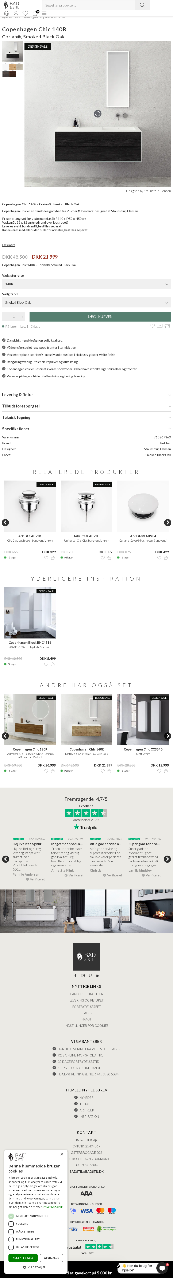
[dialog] (36, 1212)
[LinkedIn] (97, 976)
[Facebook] (75, 976)
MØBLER (7, 17)
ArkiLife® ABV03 (87, 536)
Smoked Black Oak (55, 17)
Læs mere (8, 245)
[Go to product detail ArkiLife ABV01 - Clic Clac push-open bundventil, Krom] (30, 506)
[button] (35, 1267)
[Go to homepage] (11, 5)
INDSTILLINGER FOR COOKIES (86, 1025)
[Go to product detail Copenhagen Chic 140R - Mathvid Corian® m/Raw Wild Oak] (86, 719)
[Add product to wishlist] (46, 558)
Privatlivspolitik (52, 1207)
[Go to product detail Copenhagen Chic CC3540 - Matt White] (143, 719)
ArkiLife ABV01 (30, 536)
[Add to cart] (53, 558)
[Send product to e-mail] (159, 326)
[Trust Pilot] (70, 1247)
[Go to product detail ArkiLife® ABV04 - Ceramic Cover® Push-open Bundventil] (143, 506)
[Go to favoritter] (25, 13)
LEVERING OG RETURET (86, 1000)
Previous (5, 522)
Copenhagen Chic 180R (30, 749)
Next (167, 522)
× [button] (61, 1154)
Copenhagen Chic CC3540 (143, 749)
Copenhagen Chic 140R (86, 749)
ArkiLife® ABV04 (143, 536)
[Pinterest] (90, 976)
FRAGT (86, 1019)
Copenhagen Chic (32, 17)
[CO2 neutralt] (107, 1229)
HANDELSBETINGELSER (86, 994)
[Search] (142, 5)
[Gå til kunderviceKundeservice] (6, 13)
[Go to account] (16, 13)
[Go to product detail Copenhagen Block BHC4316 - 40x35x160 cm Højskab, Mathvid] (30, 613)
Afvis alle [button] (51, 1258)
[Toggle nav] (44, 13)
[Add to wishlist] (152, 326)
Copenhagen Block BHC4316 (30, 642)
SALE (17, 17)
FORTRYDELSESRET (86, 1006)
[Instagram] (83, 976)
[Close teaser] (118, 1266)
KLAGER (86, 1013)
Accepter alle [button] (23, 1258)
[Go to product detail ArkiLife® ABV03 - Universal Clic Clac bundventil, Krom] (86, 506)
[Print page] (167, 326)
